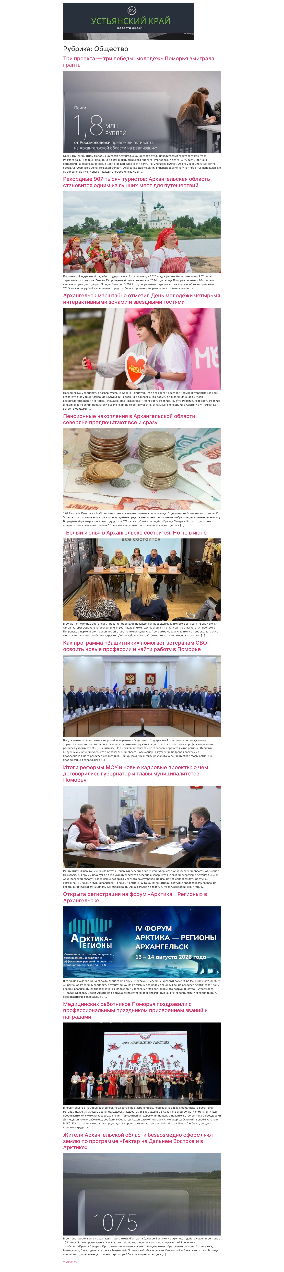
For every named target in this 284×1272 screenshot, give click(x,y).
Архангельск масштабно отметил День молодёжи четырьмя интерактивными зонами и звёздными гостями (141, 298)
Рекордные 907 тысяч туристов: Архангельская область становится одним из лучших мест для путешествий (136, 182)
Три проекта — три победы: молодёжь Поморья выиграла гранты (138, 61)
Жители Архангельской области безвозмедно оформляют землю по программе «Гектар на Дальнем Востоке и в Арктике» (138, 1141)
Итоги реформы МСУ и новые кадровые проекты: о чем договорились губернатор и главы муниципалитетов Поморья (135, 773)
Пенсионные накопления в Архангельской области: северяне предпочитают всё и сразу (130, 419)
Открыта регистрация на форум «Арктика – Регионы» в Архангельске (135, 897)
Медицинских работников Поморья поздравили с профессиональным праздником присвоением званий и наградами (135, 1010)
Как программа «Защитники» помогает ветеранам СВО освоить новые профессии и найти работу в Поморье (135, 646)
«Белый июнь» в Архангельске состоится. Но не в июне (135, 532)
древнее (70, 1261)
